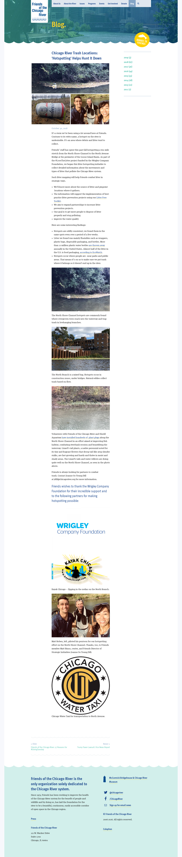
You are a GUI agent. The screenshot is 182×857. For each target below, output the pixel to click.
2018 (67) (128, 62)
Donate (124, 3)
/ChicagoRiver (116, 799)
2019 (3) (127, 57)
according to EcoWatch (91, 252)
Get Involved (113, 3)
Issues (82, 3)
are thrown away (97, 245)
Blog (132, 3)
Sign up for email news (120, 805)
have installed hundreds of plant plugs (81, 438)
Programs (92, 3)
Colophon (107, 829)
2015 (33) (128, 75)
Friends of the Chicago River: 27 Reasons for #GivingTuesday (49, 746)
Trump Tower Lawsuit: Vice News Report (93, 745)
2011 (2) (127, 89)
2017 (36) (128, 66)
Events (101, 3)
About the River (70, 3)
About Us (56, 3)
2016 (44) (128, 71)
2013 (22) (128, 85)
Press (33, 818)
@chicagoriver (116, 792)
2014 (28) (128, 80)
